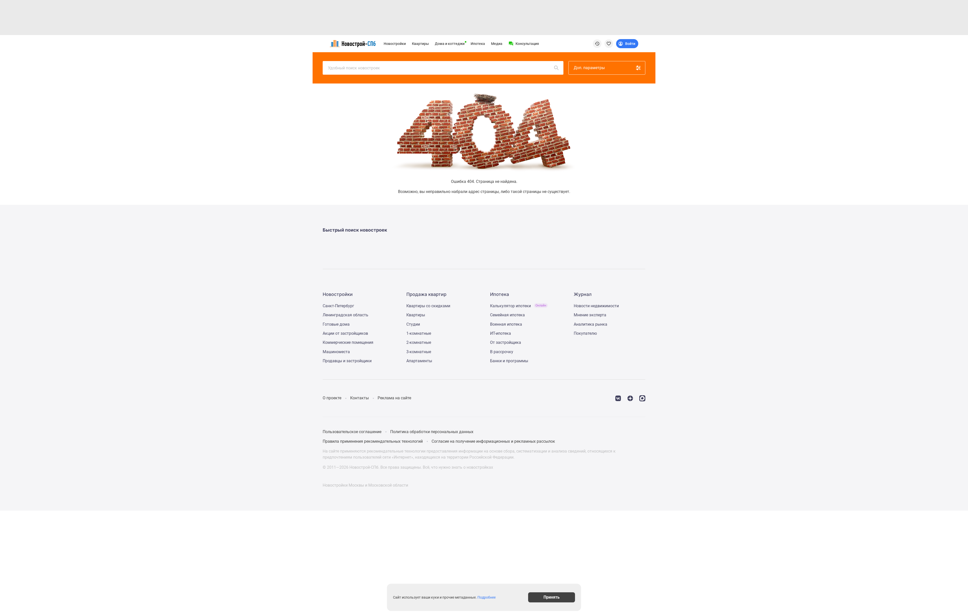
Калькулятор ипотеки (518, 305)
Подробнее (486, 597)
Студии (413, 324)
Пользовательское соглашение (352, 431)
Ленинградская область (345, 315)
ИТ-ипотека (500, 333)
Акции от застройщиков (345, 333)
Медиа (496, 44)
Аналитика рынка (590, 324)
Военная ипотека (506, 324)
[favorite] (608, 43)
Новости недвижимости (596, 305)
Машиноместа (336, 351)
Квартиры (420, 44)
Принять (551, 597)
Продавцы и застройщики (347, 360)
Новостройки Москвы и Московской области (365, 485)
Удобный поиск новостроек (354, 68)
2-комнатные (418, 342)
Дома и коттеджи (450, 44)
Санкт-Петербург (338, 305)
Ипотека (478, 44)
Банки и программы (509, 360)
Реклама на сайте (394, 398)
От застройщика (505, 342)
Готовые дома (336, 324)
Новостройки (395, 44)
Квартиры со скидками (428, 305)
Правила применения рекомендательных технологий (373, 441)
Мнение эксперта (590, 315)
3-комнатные (418, 351)
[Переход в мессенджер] (642, 398)
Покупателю (585, 333)
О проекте (332, 398)
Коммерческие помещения (348, 342)
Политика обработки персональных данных (431, 431)
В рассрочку (501, 351)
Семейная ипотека (507, 315)
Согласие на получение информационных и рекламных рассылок (493, 441)
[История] (597, 43)
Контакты (359, 398)
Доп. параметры (589, 67)
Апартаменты (419, 360)
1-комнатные (418, 333)
